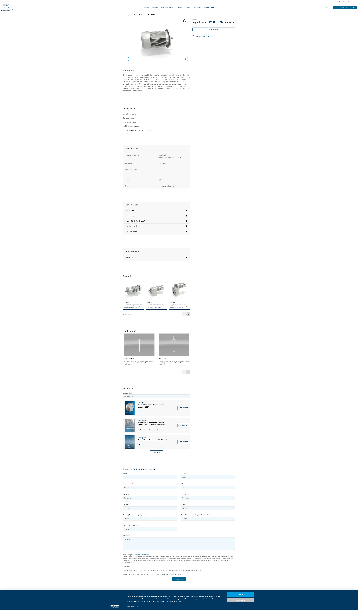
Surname (184, 473)
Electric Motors (139, 15)
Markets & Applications (151, 7)
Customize (239, 600)
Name (125, 473)
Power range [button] (130, 257)
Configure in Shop (213, 29)
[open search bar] (322, 7)
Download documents (202, 36)
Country (126, 504)
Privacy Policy (160, 574)
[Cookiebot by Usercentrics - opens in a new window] (114, 606)
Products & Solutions (167, 7)
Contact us (342, 2)
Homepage (126, 15)
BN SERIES (151, 15)
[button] (156, 210)
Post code (184, 494)
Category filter (127, 393)
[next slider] (188, 314)
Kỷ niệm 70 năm (209, 7)
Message (126, 535)
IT (144, 429)
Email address (128, 484)
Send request (179, 579)
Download (184, 408)
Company (180, 7)
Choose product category (131, 525)
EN (140, 412)
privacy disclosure (143, 555)
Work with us (352, 2)
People (188, 7)
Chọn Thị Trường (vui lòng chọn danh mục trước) (138, 515)
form (199, 570)
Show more (156, 452)
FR (153, 429)
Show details (131, 606)
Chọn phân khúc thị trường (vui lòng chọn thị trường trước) (200, 515)
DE (158, 429)
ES (149, 429)
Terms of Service (172, 574)
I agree (127, 566)
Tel (182, 484)
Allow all (240, 594)
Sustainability (197, 7)
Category (184, 504)
